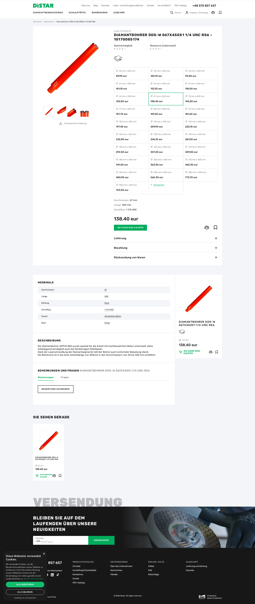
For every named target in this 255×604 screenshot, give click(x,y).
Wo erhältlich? (164, 5)
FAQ (150, 570)
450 (106, 296)
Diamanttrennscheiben (48, 12)
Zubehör (119, 12)
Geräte (76, 578)
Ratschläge (153, 574)
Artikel (151, 566)
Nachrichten (116, 570)
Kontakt (150, 5)
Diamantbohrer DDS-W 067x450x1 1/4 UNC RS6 (197, 323)
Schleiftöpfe (77, 12)
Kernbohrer (78, 574)
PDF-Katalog (180, 5)
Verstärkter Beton (112, 316)
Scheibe (76, 566)
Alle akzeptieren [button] (25, 584)
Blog (96, 5)
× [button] (44, 554)
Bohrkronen (100, 12)
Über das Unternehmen (121, 566)
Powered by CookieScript (25, 598)
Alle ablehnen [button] (25, 592)
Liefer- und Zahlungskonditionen (128, 5)
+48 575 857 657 (204, 5)
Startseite (37, 22)
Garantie (105, 5)
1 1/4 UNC (109, 310)
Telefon (39, 538)
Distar (107, 323)
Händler (114, 574)
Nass (106, 303)
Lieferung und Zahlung (196, 566)
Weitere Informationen (33, 578)
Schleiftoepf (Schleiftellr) (84, 570)
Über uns (86, 5)
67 (105, 290)
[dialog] (25, 576)
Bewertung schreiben (56, 389)
